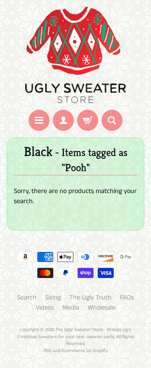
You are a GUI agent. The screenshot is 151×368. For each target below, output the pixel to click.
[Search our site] (112, 120)
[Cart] (87, 120)
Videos (45, 307)
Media (70, 307)
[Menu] (39, 120)
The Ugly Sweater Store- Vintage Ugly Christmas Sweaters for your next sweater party (74, 333)
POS (48, 350)
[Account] (63, 120)
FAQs (127, 297)
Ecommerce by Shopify (85, 350)
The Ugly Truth (90, 297)
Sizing (53, 297)
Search (26, 297)
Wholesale (102, 307)
